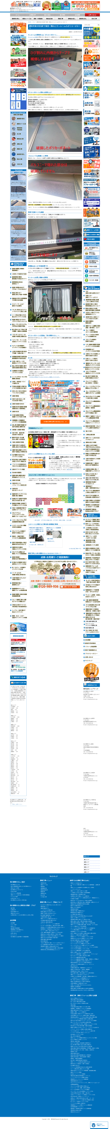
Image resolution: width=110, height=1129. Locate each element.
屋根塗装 (43, 886)
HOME (29, 22)
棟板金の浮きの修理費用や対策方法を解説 (80, 904)
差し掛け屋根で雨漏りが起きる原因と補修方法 (81, 1044)
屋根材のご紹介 (74, 1051)
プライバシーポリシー (16, 931)
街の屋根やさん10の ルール (17, 889)
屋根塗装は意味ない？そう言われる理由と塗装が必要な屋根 (84, 1017)
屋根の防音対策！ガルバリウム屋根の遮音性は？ (81, 962)
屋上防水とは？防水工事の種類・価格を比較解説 (81, 1025)
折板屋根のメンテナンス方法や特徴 (78, 931)
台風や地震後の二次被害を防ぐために (79, 983)
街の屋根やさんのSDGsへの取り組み (19, 900)
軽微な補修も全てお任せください (48, 911)
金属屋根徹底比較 (74, 1084)
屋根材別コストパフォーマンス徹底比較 (79, 1079)
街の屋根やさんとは (15, 884)
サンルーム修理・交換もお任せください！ (50, 930)
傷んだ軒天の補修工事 (75, 1036)
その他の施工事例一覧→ (75, 548)
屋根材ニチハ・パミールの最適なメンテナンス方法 (82, 936)
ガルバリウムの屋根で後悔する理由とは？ (80, 1086)
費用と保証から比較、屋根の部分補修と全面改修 (81, 921)
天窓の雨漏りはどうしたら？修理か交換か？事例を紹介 (83, 1015)
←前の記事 (37, 520)
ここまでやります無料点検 (46, 910)
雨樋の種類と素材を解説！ (46, 939)
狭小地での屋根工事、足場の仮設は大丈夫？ (80, 940)
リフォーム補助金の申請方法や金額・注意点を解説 (52, 948)
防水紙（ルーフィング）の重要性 (78, 1074)
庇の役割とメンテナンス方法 (77, 1034)
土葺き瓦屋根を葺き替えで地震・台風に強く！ (81, 1093)
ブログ (33, 22)
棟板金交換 (49, 18)
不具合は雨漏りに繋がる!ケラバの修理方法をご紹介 (82, 1013)
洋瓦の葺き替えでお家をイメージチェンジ (80, 1096)
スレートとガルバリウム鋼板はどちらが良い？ (81, 943)
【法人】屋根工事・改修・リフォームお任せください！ (53, 942)
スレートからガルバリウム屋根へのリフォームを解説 (82, 945)
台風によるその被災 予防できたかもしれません (81, 985)
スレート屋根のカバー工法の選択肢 (78, 926)
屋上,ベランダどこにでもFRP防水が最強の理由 (81, 1022)
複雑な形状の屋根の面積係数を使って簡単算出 (81, 1055)
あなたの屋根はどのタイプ (76, 998)
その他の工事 (44, 896)
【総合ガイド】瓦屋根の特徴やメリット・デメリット (82, 964)
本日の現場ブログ (15, 911)
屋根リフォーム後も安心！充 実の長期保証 (20, 894)
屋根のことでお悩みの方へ (76, 883)
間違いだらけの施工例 (75, 907)
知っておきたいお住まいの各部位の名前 (79, 1003)
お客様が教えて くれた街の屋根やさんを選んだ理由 (22, 915)
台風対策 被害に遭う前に (46, 916)
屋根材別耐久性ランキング (76, 1080)
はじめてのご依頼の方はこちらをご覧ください (51, 904)
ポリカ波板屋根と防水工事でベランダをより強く (51, 944)
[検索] (98, 25)
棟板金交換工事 (44, 890)
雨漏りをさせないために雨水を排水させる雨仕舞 (81, 1046)
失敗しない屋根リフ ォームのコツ (78, 917)
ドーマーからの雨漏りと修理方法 (78, 1103)
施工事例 (62, 15)
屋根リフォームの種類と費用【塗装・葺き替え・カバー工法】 (84, 924)
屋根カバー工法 (26, 18)
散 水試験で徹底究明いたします (48, 915)
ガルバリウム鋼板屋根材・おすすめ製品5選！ (81, 950)
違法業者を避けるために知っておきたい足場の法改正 (82, 990)
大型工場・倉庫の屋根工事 (46, 922)
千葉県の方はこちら (55, 517)
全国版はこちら (74, 517)
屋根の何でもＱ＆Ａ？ (75, 1112)
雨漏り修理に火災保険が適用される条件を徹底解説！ (82, 988)
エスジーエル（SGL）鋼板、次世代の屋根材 (80, 1087)
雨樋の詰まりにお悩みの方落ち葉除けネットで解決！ (52, 935)
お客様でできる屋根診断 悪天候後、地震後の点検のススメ (85, 976)
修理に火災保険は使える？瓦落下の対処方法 (80, 981)
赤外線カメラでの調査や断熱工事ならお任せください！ (53, 927)
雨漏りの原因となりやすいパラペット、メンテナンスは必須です (85, 1027)
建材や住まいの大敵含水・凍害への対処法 (80, 1063)
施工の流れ (47, 15)
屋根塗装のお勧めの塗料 (76, 1110)
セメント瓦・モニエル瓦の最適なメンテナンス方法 (82, 1091)
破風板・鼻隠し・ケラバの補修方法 (78, 1012)
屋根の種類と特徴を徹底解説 (77, 999)
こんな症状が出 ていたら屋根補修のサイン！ (80, 978)
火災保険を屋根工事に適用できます (48, 920)
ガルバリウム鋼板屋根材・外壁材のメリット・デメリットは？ (84, 954)
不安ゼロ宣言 (14, 891)
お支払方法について (15, 898)
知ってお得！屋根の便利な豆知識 (78, 1001)
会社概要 (77, 15)
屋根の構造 (73, 1005)
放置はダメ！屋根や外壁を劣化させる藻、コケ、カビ (82, 1098)
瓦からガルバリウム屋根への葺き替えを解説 (80, 955)
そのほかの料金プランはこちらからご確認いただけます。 (44, 377)
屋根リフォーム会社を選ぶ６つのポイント (80, 974)
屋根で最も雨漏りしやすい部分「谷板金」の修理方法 (82, 1049)
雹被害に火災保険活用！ (76, 986)
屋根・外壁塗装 (38, 18)
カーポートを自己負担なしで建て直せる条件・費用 (52, 925)
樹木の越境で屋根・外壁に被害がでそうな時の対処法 (82, 972)
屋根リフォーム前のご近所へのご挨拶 (79, 890)
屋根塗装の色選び (74, 909)
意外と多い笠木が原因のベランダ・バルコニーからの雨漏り (84, 1020)
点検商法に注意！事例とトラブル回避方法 (80, 896)
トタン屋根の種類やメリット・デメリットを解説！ (82, 929)
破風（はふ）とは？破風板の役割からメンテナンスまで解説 (84, 1037)
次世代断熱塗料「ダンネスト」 (77, 1106)
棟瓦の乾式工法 (74, 966)
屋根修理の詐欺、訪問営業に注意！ (78, 894)
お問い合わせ (92, 15)
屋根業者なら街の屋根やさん (17, 929)
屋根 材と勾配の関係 (75, 1041)
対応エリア (13, 926)
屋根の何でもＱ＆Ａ (15, 913)
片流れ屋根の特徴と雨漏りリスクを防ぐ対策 (80, 1006)
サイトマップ (14, 935)
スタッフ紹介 (14, 924)
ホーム (17, 15)
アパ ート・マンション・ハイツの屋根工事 (50, 923)
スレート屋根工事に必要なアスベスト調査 (80, 1068)
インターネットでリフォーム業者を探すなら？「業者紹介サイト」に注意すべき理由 (85, 898)
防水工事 (94, 18)
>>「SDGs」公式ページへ (16, 804)
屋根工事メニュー (45, 906)
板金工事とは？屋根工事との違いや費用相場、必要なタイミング (85, 902)
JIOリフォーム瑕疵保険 (16, 893)
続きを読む (70, 469)
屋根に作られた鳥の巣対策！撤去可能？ (49, 937)
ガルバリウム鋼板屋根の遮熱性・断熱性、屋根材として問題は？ (85, 959)
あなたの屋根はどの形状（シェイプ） (79, 1039)
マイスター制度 (14, 896)
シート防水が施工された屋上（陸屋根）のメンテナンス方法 (84, 1024)
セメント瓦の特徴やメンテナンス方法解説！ (80, 1089)
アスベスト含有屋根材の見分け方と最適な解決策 (81, 1067)
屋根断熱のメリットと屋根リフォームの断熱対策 (81, 1105)
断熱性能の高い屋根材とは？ (77, 912)
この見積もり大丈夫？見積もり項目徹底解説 (80, 892)
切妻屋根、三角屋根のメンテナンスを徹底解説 (81, 1008)
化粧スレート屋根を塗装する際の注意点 (79, 935)
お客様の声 (32, 15)
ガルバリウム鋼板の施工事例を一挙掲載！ (80, 941)
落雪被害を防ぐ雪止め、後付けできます (79, 971)
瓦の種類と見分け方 (75, 1065)
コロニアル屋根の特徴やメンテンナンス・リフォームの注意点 (84, 947)
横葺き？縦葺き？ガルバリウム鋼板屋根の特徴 (81, 952)
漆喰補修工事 (44, 888)
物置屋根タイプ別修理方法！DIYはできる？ (50, 929)
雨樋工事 (60, 18)
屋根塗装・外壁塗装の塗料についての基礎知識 (81, 1108)
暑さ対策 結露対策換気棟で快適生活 (79, 1060)
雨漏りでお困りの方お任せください (48, 913)
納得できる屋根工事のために (77, 905)
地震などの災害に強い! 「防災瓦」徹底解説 (80, 969)
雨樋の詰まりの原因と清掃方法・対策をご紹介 (51, 934)
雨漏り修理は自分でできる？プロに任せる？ (80, 1010)
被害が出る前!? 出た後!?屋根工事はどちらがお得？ (82, 916)
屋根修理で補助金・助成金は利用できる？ (50, 946)
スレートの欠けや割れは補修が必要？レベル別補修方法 (83, 928)
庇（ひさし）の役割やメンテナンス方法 (79, 1101)
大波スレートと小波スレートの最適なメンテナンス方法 (83, 1094)
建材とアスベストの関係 (76, 1072)
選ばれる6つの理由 (15, 888)
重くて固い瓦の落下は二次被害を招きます (80, 979)
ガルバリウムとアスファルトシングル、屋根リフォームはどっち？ (85, 1082)
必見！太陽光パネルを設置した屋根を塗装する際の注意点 (83, 933)
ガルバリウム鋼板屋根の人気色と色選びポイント (81, 960)
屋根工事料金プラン (45, 908)
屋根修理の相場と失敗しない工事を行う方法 (80, 919)
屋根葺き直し (83, 18)
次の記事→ (70, 520)
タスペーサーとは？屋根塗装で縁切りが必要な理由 (82, 1018)
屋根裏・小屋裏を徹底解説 (76, 1058)
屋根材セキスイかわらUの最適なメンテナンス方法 (82, 938)
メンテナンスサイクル (75, 889)
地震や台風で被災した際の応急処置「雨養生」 (81, 1056)
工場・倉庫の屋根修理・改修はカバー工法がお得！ (52, 932)
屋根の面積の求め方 (75, 1053)
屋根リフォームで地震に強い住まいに (49, 918)
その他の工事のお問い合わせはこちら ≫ (55, 421)
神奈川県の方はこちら (36, 517)
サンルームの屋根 (33, 37)
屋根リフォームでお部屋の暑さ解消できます (80, 1062)
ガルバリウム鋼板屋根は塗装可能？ (78, 957)
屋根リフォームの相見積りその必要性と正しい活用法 (82, 887)
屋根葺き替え (16, 18)
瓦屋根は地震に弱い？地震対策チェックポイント (81, 967)
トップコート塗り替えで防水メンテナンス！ (80, 1032)
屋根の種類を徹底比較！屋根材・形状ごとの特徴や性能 (83, 922)
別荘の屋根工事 (44, 941)
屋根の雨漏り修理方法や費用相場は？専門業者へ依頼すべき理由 (85, 1048)
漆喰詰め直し (72, 18)
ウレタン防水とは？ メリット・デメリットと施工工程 (83, 1030)
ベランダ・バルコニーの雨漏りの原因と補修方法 (81, 1029)
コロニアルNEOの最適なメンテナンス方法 (80, 948)
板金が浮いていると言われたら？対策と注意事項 (81, 900)
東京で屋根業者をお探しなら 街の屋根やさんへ (21, 886)
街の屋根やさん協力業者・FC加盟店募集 (20, 936)
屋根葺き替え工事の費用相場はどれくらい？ (50, 949)
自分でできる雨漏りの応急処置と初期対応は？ (81, 1043)
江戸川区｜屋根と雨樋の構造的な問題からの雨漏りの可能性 (60, 520)
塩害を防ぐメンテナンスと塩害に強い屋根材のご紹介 (82, 1099)
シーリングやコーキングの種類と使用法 (79, 1077)
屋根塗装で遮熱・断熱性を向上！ (78, 910)
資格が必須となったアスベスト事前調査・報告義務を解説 (83, 1070)
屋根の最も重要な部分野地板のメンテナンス (80, 1075)
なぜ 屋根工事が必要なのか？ (77, 914)
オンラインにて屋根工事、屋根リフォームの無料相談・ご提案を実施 (85, 885)
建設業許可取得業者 (15, 928)
